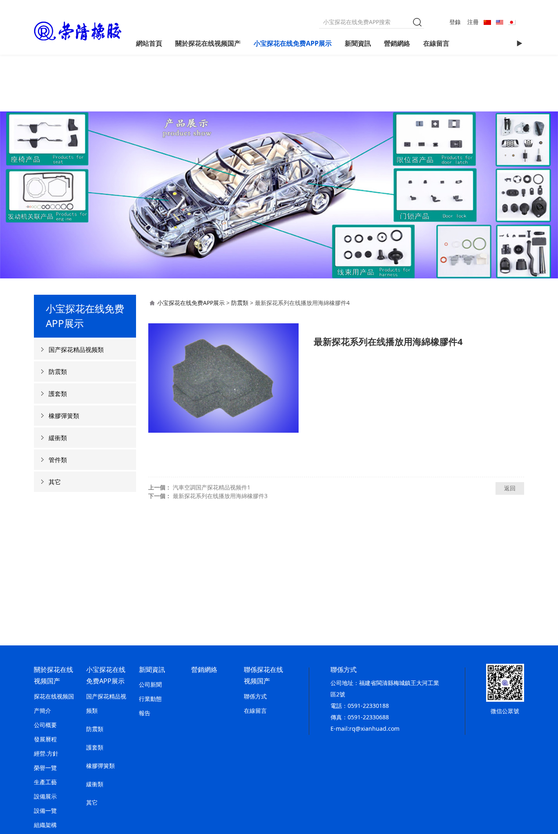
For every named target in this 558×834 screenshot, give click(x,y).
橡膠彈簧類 (64, 415)
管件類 (58, 460)
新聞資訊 (358, 43)
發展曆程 (45, 739)
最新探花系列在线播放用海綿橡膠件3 (220, 496)
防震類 (58, 371)
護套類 (58, 393)
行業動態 (150, 699)
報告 (144, 713)
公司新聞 (150, 684)
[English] (499, 22)
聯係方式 (255, 696)
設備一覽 (45, 810)
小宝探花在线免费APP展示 (293, 43)
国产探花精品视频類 (76, 349)
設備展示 (45, 796)
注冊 (473, 22)
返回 (510, 488)
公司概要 (45, 725)
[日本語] (512, 22)
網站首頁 (149, 43)
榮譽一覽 (45, 768)
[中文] (487, 22)
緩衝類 (58, 438)
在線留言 (436, 43)
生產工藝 (45, 782)
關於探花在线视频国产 (208, 43)
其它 (55, 482)
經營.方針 (46, 753)
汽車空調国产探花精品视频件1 (211, 487)
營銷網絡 (397, 43)
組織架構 (45, 825)
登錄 (455, 22)
